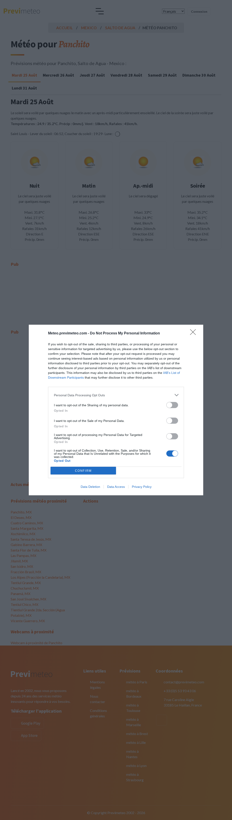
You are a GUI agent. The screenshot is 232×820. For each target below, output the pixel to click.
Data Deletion (90, 487)
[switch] (172, 405)
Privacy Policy (142, 487)
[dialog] (116, 410)
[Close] (194, 333)
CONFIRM (83, 470)
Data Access (116, 487)
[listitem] (116, 395)
